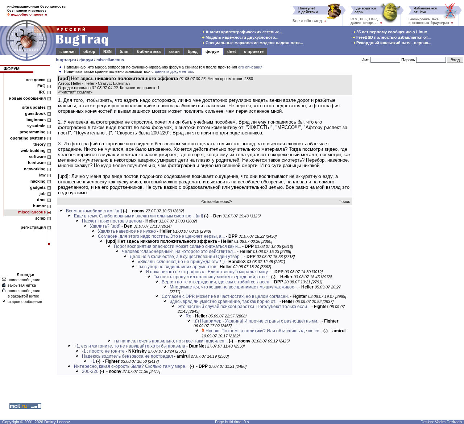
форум (212, 51)
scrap (40, 218)
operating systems (28, 138)
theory (39, 144)
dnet (231, 51)
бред (193, 51)
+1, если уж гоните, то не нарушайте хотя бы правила (129, 346)
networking (35, 169)
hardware (37, 163)
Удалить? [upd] (105, 226)
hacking (38, 181)
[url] (118, 210)
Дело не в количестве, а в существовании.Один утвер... (186, 256)
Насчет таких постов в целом (112, 221)
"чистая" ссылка (75, 92)
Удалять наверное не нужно (127, 231)
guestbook (35, 113)
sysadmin (36, 126)
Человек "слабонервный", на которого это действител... (179, 251)
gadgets (38, 187)
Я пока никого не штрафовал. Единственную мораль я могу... (208, 271)
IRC (42, 92)
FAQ (41, 86)
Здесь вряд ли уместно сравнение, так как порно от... (224, 301)
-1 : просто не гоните (103, 351)
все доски (36, 80)
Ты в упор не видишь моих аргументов (177, 266)
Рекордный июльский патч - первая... (393, 43)
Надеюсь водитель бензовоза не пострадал (127, 356)
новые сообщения (27, 98)
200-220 (90, 371)
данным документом (174, 71)
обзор (89, 51)
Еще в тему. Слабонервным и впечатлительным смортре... (134, 216)
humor (39, 206)
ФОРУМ (12, 68)
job (43, 193)
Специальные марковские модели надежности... (253, 43)
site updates (34, 107)
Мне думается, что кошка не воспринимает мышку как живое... (234, 287)
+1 (92, 361)
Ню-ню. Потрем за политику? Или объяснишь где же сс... (264, 330)
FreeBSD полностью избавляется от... (393, 37)
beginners (36, 119)
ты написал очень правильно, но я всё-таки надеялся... (171, 341)
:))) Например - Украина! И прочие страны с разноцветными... (257, 321)
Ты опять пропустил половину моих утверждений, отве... (212, 276)
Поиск (344, 201)
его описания (250, 67)
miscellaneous (110, 60)
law (42, 175)
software (37, 156)
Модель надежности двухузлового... (241, 37)
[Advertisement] (409, 184)
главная (67, 51)
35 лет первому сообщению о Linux (391, 32)
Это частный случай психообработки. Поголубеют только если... (244, 306)
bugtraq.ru (66, 60)
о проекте (254, 51)
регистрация (33, 227)
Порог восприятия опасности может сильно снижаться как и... (177, 246)
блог (124, 51)
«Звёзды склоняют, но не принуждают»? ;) (181, 261)
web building (33, 150)
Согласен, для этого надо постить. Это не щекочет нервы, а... (161, 236)
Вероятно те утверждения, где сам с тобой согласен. (216, 281)
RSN (107, 51)
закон (174, 51)
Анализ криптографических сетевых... (243, 32)
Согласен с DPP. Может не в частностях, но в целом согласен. (225, 296)
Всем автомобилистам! (89, 210)
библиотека (149, 51)
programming (33, 132)
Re (188, 316)
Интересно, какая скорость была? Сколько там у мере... (131, 366)
